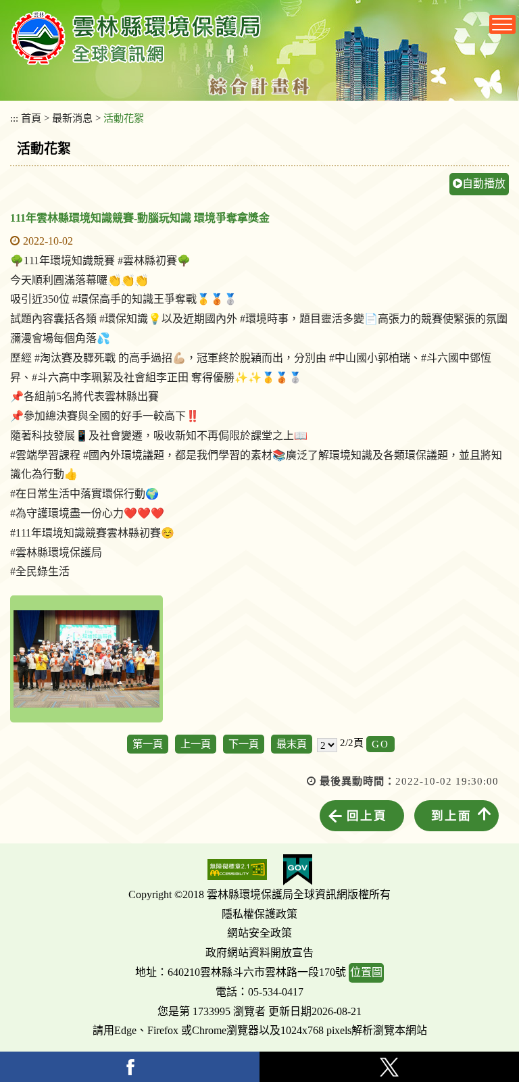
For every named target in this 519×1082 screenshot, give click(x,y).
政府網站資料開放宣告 (259, 952)
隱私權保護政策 (259, 914)
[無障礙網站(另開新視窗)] (237, 869)
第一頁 (147, 743)
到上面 (451, 815)
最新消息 (72, 118)
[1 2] (327, 744)
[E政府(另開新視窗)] (297, 869)
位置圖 (366, 972)
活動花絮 (123, 118)
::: (14, 118)
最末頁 (291, 743)
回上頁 (367, 815)
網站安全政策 (259, 933)
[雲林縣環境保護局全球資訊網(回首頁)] (136, 38)
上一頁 (195, 743)
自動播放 (483, 183)
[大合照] (86, 658)
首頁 (31, 118)
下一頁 (243, 743)
